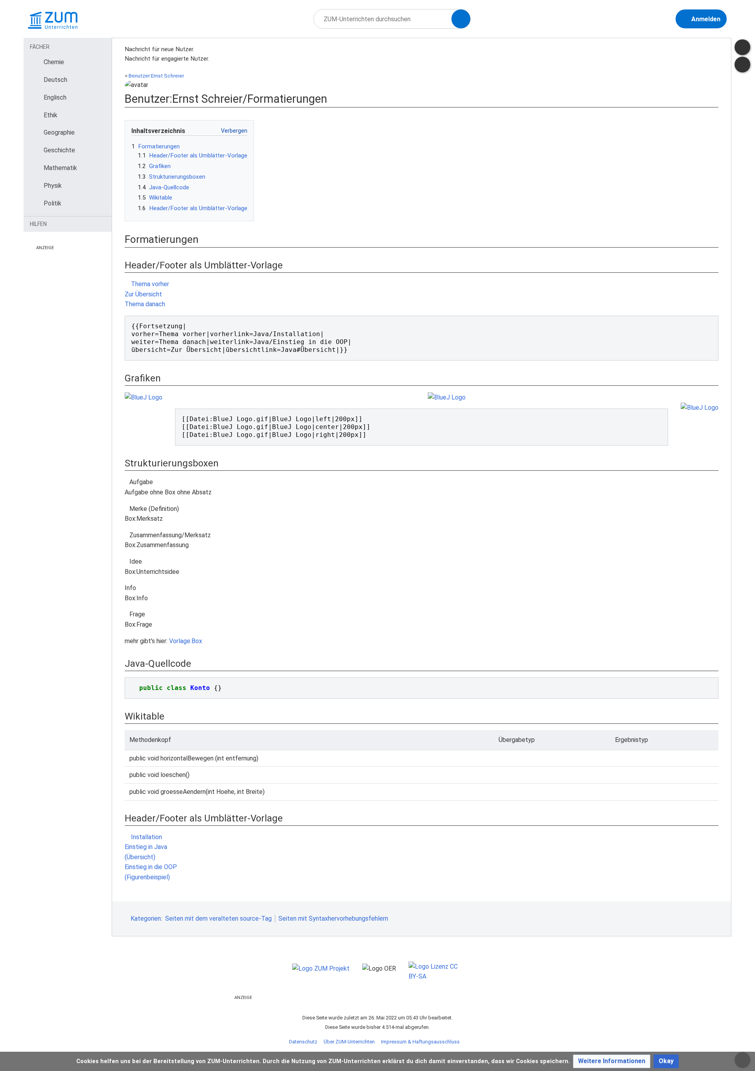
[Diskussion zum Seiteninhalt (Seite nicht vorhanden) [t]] (742, 47)
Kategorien (146, 918)
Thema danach (146, 304)
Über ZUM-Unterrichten (349, 1042)
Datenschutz (303, 1042)
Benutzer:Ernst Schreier (156, 76)
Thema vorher (149, 284)
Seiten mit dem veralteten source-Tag (218, 918)
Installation (145, 837)
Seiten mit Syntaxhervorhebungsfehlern (333, 918)
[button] (611, 1061)
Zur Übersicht (143, 294)
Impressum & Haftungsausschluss (420, 1042)
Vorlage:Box (185, 641)
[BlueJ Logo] (143, 397)
